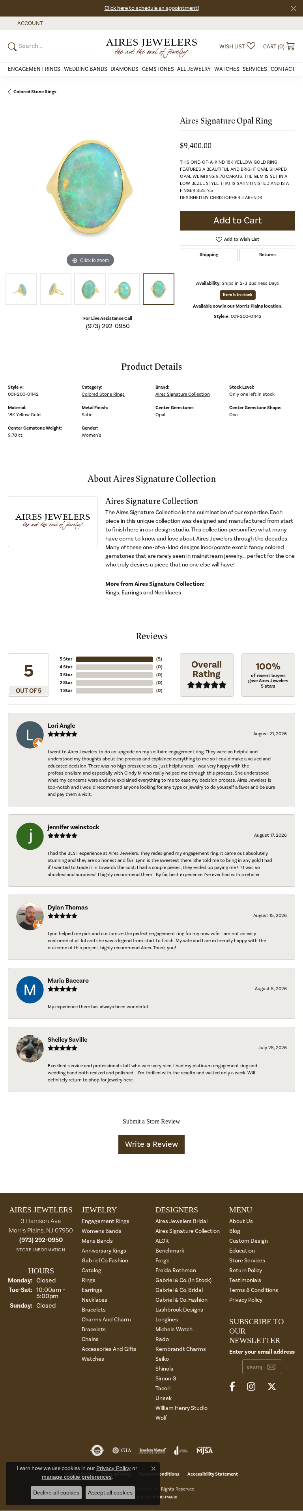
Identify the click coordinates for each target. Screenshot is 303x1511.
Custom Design (248, 1241)
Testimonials (245, 1280)
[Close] (293, 8)
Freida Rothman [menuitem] (175, 1270)
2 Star (66, 683)
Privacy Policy (245, 1300)
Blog (234, 1231)
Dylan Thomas (68, 907)
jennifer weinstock (73, 827)
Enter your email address (262, 1352)
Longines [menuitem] (166, 1319)
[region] (90, 187)
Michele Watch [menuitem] (174, 1329)
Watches (226, 69)
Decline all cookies (56, 1492)
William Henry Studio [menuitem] (181, 1408)
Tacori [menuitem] (162, 1388)
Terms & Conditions (253, 1290)
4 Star (66, 667)
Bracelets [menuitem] (94, 1310)
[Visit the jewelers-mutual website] (152, 1450)
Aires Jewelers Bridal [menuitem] (181, 1221)
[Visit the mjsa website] (204, 1450)
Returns (267, 255)
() (159, 659)
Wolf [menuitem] (161, 1418)
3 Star (66, 675)
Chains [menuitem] (90, 1339)
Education (242, 1251)
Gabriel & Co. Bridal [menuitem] (179, 1290)
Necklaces (167, 592)
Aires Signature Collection (182, 394)
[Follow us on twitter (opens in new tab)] (272, 1386)
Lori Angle (61, 726)
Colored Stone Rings (34, 92)
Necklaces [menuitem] (94, 1300)
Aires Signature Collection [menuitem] (187, 1231)
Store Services (247, 1260)
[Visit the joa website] (181, 1450)
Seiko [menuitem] (162, 1359)
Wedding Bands (85, 69)
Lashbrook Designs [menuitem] (179, 1310)
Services (255, 69)
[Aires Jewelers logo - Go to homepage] (151, 46)
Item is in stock (237, 295)
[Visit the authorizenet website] (97, 1450)
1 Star (66, 691)
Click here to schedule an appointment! (152, 8)
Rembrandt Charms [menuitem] (180, 1349)
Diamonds (124, 69)
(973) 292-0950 (108, 326)
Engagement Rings (34, 69)
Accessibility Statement (212, 1474)
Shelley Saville (67, 1040)
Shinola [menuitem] (164, 1369)
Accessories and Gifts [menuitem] (109, 1349)
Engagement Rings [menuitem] (105, 1221)
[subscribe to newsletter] (271, 1367)
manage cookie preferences (77, 1477)
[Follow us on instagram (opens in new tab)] (251, 1386)
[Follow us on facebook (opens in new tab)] (232, 1386)
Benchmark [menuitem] (169, 1251)
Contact (283, 69)
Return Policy (245, 1270)
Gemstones (158, 69)
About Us (241, 1221)
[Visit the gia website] (121, 1450)
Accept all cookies (110, 1492)
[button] (29, 23)
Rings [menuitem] (88, 1280)
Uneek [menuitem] (163, 1398)
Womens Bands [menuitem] (102, 1231)
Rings (112, 592)
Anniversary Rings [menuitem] (104, 1251)
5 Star (66, 659)
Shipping (209, 255)
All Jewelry (194, 69)
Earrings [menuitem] (92, 1290)
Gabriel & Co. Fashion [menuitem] (181, 1300)
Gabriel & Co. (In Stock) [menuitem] (183, 1280)
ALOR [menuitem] (162, 1241)
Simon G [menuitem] (165, 1378)
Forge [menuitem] (162, 1260)
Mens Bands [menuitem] (97, 1241)
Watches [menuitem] (93, 1359)
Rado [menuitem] (162, 1339)
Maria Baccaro (68, 981)
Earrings (132, 592)
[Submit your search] (13, 46)
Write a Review (151, 1144)
